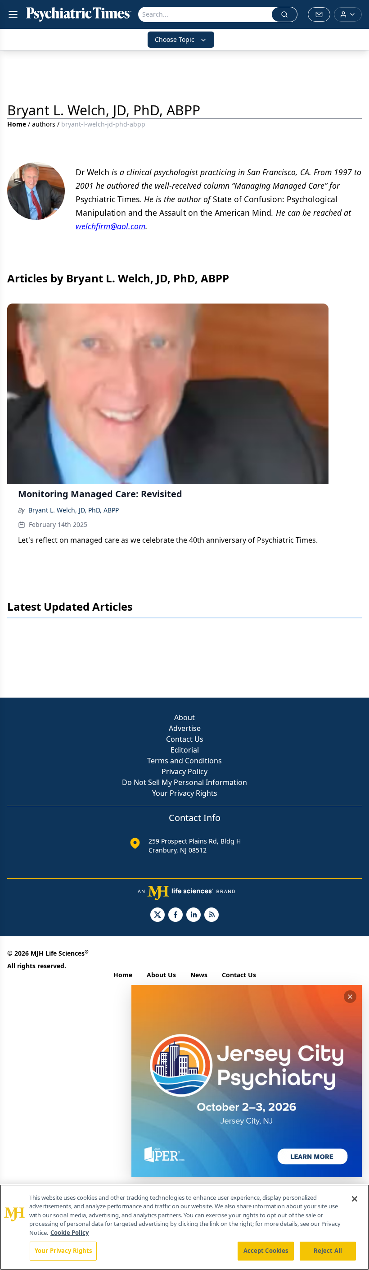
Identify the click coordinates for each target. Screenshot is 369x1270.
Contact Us (184, 739)
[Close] (354, 1199)
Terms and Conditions (184, 761)
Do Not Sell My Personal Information (184, 782)
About (184, 717)
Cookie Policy (69, 1233)
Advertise (185, 728)
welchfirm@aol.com (110, 226)
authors (43, 124)
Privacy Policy (184, 771)
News (198, 975)
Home (16, 124)
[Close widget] (350, 996)
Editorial (185, 750)
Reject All (328, 1251)
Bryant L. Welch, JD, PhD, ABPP (73, 510)
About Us (161, 975)
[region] (184, 1227)
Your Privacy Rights (184, 793)
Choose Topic (174, 39)
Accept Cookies (265, 1251)
